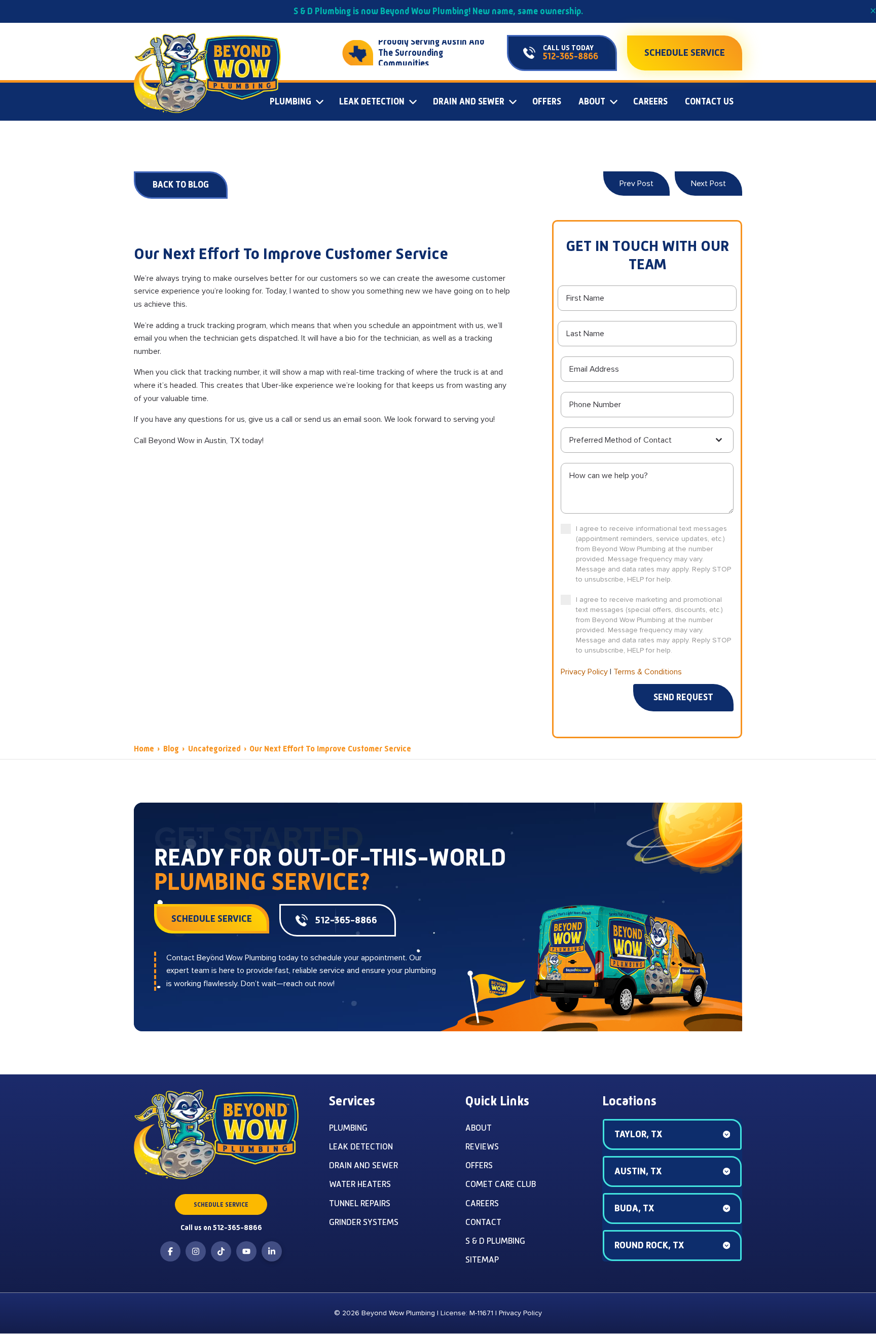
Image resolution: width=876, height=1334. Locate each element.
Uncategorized (214, 748)
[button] (672, 1134)
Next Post (708, 183)
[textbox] (641, 440)
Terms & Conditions (647, 672)
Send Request (683, 697)
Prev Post (636, 183)
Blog (171, 748)
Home (144, 748)
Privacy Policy (584, 672)
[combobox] (647, 440)
